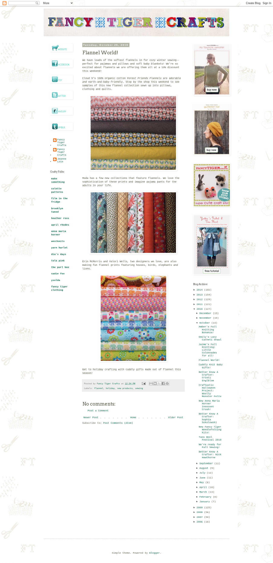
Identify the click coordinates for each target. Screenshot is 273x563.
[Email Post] (144, 384)
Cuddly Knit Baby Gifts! (211, 366)
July (203, 473)
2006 (200, 522)
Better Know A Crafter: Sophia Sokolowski (208, 418)
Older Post (175, 417)
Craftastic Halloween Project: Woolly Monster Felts (210, 391)
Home (133, 417)
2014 (200, 290)
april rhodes (60, 225)
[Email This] (151, 383)
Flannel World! (209, 360)
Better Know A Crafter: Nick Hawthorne (210, 455)
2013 (200, 295)
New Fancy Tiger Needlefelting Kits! (210, 430)
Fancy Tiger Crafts (61, 142)
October (205, 323)
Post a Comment (98, 410)
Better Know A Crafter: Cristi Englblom (208, 376)
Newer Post (90, 417)
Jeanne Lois (61, 160)
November (206, 318)
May (202, 482)
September (206, 463)
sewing (139, 388)
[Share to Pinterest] (167, 383)
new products (125, 388)
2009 (200, 507)
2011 (200, 304)
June (203, 478)
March (203, 492)
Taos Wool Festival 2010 (210, 438)
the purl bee (60, 267)
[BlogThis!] (155, 383)
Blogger (154, 553)
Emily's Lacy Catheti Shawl (210, 338)
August (204, 468)
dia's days (58, 254)
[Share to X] (159, 383)
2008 (200, 512)
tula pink (58, 260)
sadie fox (58, 273)
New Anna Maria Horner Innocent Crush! (209, 405)
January (205, 501)
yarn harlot (59, 247)
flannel (98, 388)
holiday (110, 388)
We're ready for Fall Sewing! (210, 446)
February (206, 497)
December (206, 313)
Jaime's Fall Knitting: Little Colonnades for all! (208, 350)
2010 (200, 309)
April (203, 487)
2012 (200, 299)
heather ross (60, 218)
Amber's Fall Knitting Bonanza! (208, 329)
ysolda (55, 280)
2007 (200, 517)
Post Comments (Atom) (118, 423)
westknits (58, 241)
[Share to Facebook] (163, 383)
